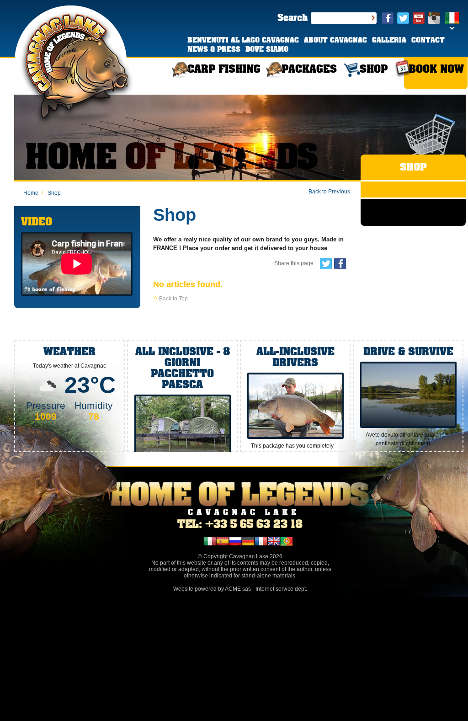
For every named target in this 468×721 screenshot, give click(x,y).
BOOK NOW (436, 70)
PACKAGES (309, 70)
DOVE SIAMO (266, 50)
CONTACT (428, 40)
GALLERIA (389, 40)
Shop (51, 193)
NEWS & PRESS (213, 50)
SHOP (374, 70)
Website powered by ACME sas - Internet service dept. (240, 589)
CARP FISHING (224, 70)
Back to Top (173, 298)
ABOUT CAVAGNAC (335, 40)
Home (30, 193)
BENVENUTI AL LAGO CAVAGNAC (243, 40)
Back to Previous (329, 191)
